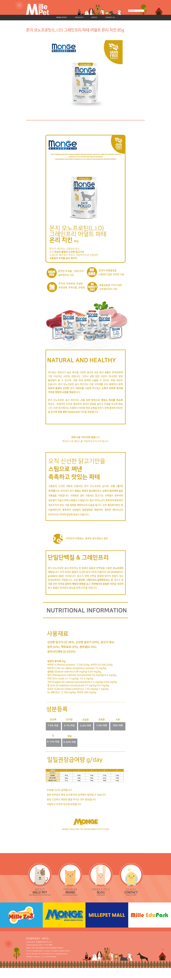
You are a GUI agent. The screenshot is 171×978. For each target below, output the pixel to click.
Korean (133, 10)
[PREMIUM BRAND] (70, 875)
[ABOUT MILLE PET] (40, 875)
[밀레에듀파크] (149, 915)
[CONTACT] (131, 875)
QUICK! (131, 891)
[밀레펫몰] (107, 915)
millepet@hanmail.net (61, 954)
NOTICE (94, 17)
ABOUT (40, 891)
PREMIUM (70, 891)
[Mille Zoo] (21, 915)
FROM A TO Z (101, 891)
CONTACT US (110, 17)
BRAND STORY (61, 17)
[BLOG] (100, 875)
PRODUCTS (79, 17)
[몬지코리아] (64, 915)
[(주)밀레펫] (39, 7)
